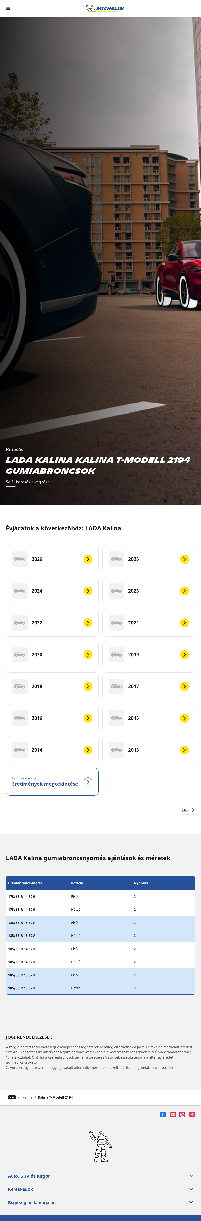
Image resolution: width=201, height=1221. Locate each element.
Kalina (27, 1097)
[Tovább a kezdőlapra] (105, 8)
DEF (185, 810)
